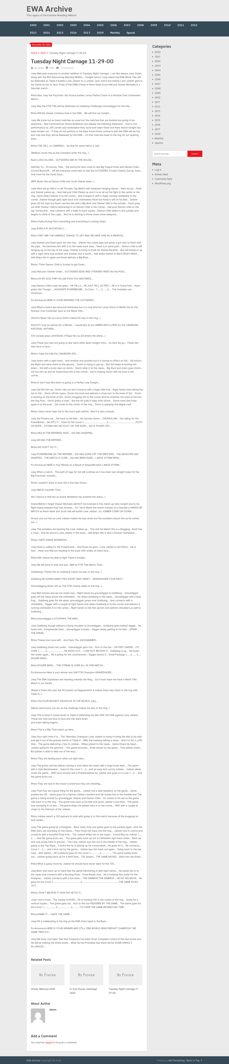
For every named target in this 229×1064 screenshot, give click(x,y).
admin (41, 68)
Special (131, 33)
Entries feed (161, 174)
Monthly (115, 33)
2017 (86, 33)
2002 (60, 25)
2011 (180, 25)
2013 (33, 33)
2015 (60, 33)
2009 (154, 25)
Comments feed (163, 178)
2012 (194, 25)
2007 (127, 25)
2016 (73, 33)
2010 (167, 25)
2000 (33, 25)
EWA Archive (49, 9)
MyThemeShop (176, 1060)
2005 (100, 25)
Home (34, 52)
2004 (86, 25)
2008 (140, 25)
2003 (73, 25)
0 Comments (67, 68)
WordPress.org (163, 183)
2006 (113, 25)
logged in (50, 1042)
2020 (100, 33)
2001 (46, 25)
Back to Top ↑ (194, 1060)
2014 (46, 33)
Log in (158, 169)
